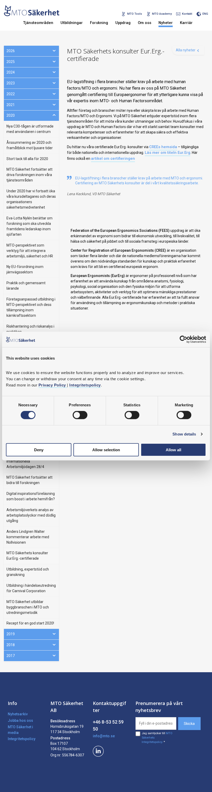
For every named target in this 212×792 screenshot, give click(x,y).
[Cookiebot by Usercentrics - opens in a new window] (183, 339)
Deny (38, 449)
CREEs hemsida (163, 147)
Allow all (173, 449)
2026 (10, 51)
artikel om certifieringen (113, 158)
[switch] (80, 415)
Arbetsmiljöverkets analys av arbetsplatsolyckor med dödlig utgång (31, 515)
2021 (10, 105)
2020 (10, 115)
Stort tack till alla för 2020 (27, 159)
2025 (10, 62)
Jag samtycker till (157, 738)
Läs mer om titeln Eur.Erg (167, 152)
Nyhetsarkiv (18, 714)
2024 (10, 72)
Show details (184, 434)
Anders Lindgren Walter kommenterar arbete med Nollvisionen (27, 536)
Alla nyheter (185, 50)
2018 (10, 645)
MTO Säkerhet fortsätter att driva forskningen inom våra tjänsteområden (29, 174)
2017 (10, 656)
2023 (10, 83)
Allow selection (106, 449)
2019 (10, 634)
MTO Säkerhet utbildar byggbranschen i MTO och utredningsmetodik (27, 607)
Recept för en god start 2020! (30, 623)
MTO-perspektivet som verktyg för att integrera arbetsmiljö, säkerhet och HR (29, 250)
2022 (10, 94)
